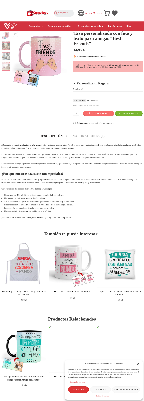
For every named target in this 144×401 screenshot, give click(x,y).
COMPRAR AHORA (129, 114)
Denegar (100, 389)
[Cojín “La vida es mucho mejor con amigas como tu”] (120, 264)
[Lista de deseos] (15, 34)
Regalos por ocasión (59, 26)
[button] (138, 363)
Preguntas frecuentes (90, 26)
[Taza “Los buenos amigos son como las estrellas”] (72, 349)
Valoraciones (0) (89, 136)
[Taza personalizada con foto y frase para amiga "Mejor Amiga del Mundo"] (24, 349)
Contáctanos (114, 26)
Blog (128, 26)
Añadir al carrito (98, 114)
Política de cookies (102, 396)
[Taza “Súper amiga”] (120, 349)
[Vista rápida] (26, 284)
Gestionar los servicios (77, 382)
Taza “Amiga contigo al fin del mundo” (72, 291)
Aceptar (78, 389)
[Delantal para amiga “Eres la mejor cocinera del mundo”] (24, 264)
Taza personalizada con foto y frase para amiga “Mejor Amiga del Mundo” (24, 378)
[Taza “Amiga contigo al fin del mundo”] (72, 264)
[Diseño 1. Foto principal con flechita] (6, 35)
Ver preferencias (126, 389)
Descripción (51, 136)
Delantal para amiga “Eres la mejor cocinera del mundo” (24, 293)
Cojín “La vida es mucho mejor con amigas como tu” (120, 293)
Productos (35, 26)
